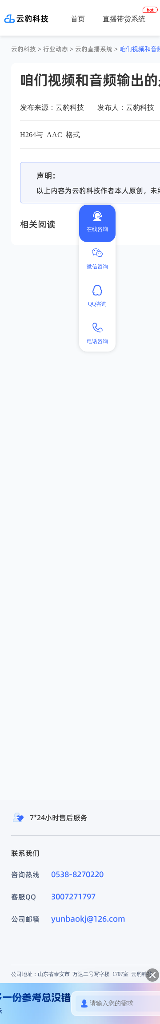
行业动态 (55, 49)
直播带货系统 (124, 19)
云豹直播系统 (93, 49)
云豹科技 (23, 49)
